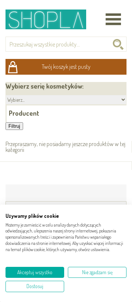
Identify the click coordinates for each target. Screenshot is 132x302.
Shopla (51, 19)
